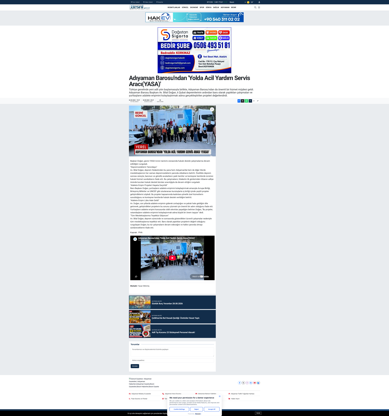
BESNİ (233, 7)
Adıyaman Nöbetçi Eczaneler (141, 394)
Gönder (135, 366)
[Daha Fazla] (250, 101)
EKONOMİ (194, 7)
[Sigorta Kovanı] (194, 50)
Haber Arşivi (235, 399)
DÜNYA (208, 7)
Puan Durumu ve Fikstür (139, 399)
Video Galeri (148, 2)
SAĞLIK (216, 7)
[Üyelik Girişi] (258, 2)
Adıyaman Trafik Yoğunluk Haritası (242, 394)
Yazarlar (160, 2)
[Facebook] (239, 382)
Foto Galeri (136, 2)
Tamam (258, 413)
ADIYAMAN (225, 7)
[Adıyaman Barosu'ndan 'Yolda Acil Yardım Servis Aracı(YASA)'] (172, 131)
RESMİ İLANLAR (174, 7)
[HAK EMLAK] (194, 17)
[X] (243, 382)
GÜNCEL (185, 7)
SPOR (202, 7)
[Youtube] (254, 382)
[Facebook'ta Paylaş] (239, 101)
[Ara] (255, 7)
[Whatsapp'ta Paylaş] (246, 101)
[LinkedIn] (251, 382)
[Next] (258, 382)
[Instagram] (247, 382)
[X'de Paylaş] (242, 101)
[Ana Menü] (259, 7)
